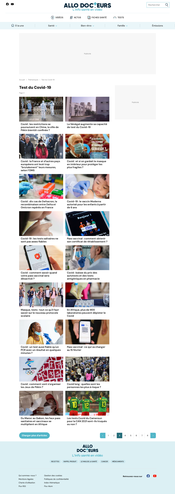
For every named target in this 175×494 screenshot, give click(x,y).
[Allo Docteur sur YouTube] (154, 476)
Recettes (55, 461)
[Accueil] (87, 450)
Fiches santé (99, 17)
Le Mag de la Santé (89, 461)
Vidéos (59, 17)
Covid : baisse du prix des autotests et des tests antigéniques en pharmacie (83, 275)
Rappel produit (70, 461)
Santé (51, 25)
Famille (121, 25)
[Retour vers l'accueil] (87, 6)
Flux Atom (48, 486)
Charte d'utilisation (27, 482)
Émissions (157, 25)
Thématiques (33, 80)
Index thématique (52, 482)
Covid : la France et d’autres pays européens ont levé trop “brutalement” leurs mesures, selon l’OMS (40, 166)
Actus (77, 17)
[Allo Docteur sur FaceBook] (7, 4)
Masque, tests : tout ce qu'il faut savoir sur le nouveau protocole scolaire (40, 313)
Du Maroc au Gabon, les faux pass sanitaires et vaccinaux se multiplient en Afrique (40, 421)
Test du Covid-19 (48, 80)
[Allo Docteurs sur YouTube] (12, 4)
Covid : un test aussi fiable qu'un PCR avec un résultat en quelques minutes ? (41, 350)
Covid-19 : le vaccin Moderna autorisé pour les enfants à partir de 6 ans (86, 204)
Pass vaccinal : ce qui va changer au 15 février (86, 348)
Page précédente (102, 435)
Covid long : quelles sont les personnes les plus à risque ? (84, 385)
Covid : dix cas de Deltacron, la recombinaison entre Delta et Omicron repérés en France (39, 204)
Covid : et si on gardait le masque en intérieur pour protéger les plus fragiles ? (86, 164)
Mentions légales (26, 479)
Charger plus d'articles (34, 435)
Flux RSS (22, 486)
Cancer (104, 461)
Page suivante (153, 435)
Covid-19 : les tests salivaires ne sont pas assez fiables (39, 240)
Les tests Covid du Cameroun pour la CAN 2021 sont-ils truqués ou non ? (87, 421)
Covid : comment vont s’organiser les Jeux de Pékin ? (41, 385)
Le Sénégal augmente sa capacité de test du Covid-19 (87, 126)
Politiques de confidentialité (56, 479)
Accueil (22, 80)
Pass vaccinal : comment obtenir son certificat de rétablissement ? (87, 240)
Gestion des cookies (53, 475)
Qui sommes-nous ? (27, 475)
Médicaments (118, 461)
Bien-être (86, 25)
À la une (19, 25)
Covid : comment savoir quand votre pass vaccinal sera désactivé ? (39, 275)
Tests (121, 17)
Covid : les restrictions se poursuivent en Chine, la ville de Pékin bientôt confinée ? (40, 127)
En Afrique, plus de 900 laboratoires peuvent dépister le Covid (86, 313)
